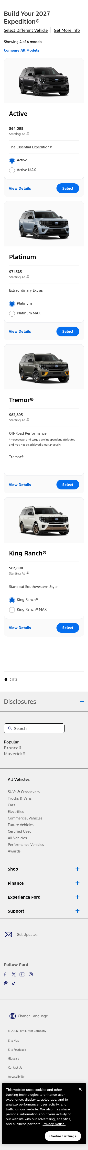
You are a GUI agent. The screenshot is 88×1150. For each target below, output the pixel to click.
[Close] (80, 1093)
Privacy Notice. (54, 1124)
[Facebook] (6, 974)
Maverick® (15, 753)
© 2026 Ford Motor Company (27, 1031)
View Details (20, 188)
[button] (44, 869)
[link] (13, 1041)
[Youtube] (22, 974)
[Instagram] (31, 974)
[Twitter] (14, 974)
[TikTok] (14, 983)
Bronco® (13, 748)
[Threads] (6, 983)
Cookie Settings (63, 1136)
